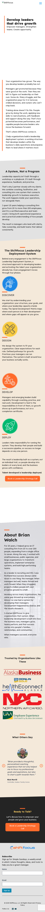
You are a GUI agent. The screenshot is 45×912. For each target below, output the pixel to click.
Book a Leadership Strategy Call (22, 478)
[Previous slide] (3, 765)
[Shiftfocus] (7, 3)
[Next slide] (41, 765)
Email (4, 880)
